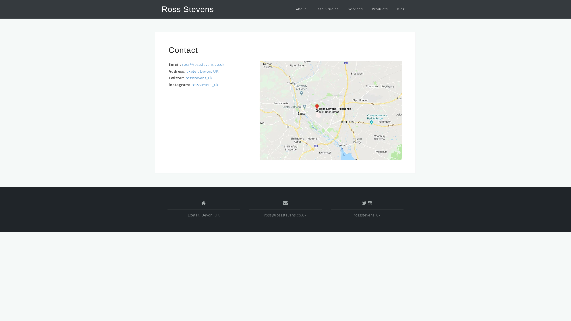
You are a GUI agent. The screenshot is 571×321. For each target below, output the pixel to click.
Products (380, 9)
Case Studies (327, 9)
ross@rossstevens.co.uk (203, 64)
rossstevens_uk (199, 78)
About (301, 9)
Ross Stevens (188, 9)
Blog (401, 9)
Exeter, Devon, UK (202, 71)
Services (355, 9)
